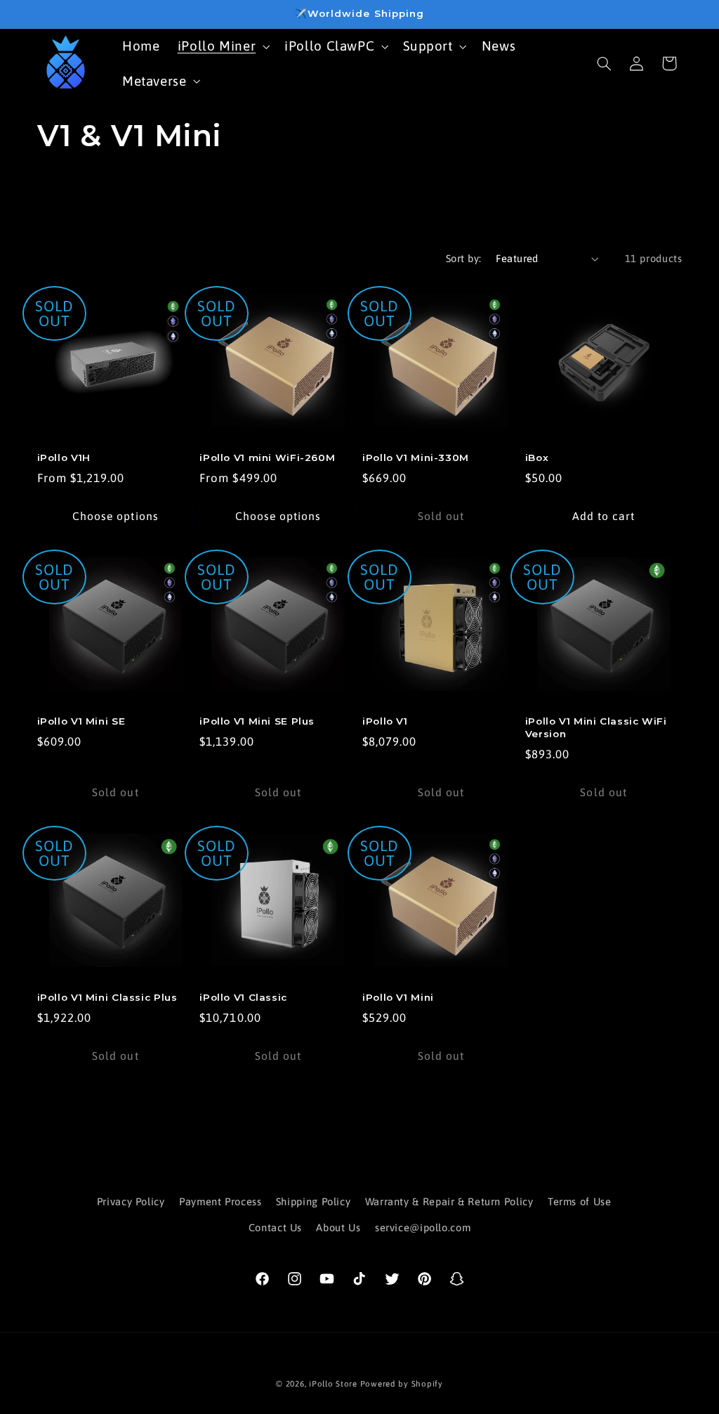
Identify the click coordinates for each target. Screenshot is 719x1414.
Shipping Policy (313, 1201)
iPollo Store (333, 1383)
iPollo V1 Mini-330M (415, 457)
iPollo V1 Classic (243, 997)
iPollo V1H (64, 457)
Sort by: (463, 258)
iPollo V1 (385, 721)
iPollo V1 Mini (398, 997)
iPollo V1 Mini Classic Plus (107, 997)
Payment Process (220, 1201)
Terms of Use (580, 1201)
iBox (537, 457)
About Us (338, 1227)
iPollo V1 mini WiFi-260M (267, 457)
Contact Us (275, 1227)
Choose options (115, 516)
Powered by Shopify (401, 1383)
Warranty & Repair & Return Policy (449, 1201)
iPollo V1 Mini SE (81, 721)
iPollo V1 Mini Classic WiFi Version (596, 727)
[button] (222, 46)
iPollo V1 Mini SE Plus (257, 721)
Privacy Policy (131, 1201)
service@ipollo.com (422, 1227)
